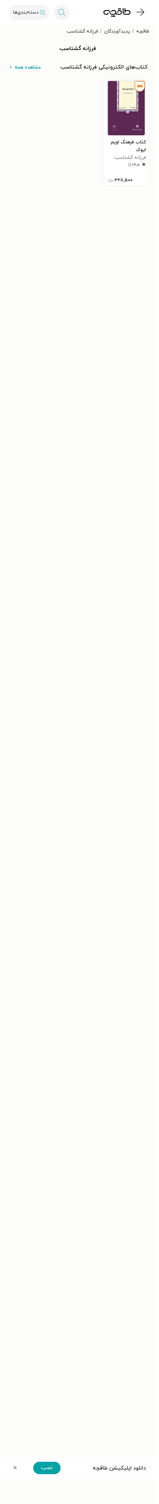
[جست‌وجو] (61, 12)
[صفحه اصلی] (116, 12)
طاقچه (142, 31)
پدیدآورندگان (117, 31)
